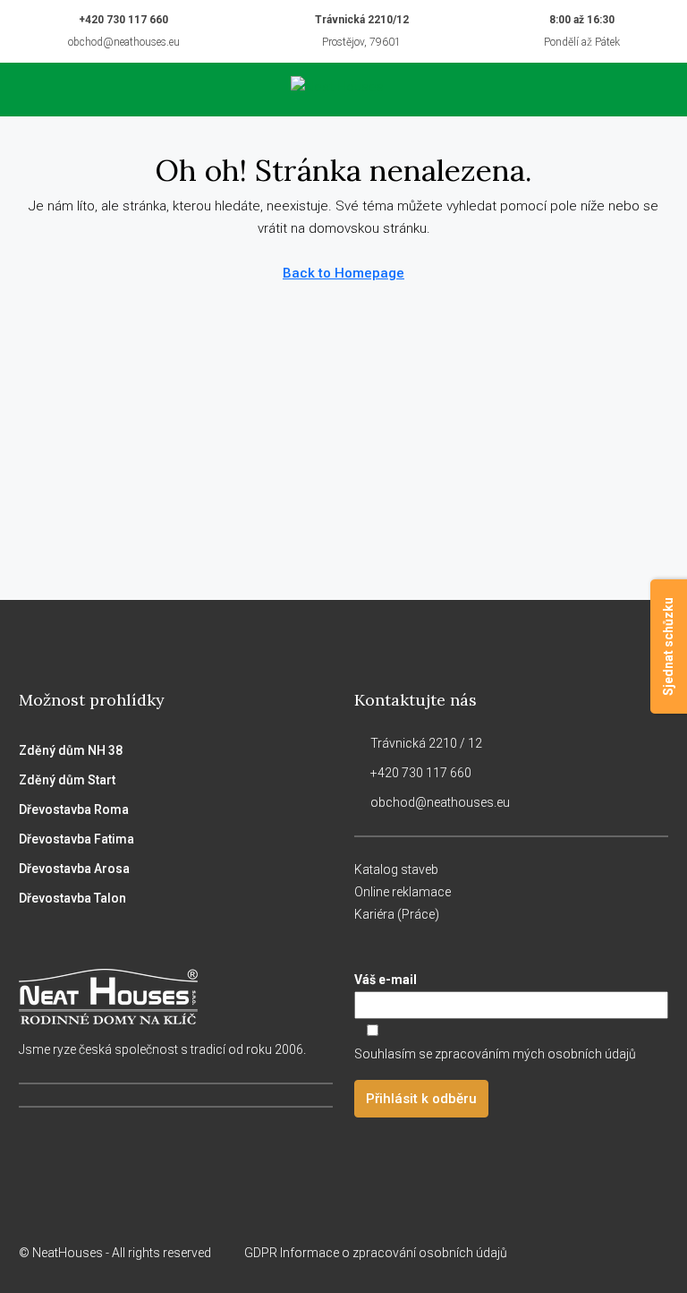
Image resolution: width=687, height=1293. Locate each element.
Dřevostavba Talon (72, 898)
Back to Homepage (343, 273)
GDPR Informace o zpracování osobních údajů (377, 1253)
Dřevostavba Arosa (74, 868)
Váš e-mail (385, 979)
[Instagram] (589, 1253)
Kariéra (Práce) (396, 914)
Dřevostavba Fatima (76, 839)
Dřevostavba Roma (74, 809)
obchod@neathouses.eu (124, 42)
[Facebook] (558, 1253)
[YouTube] (652, 1253)
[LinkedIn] (621, 1253)
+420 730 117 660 (123, 19)
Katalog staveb (396, 869)
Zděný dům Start (67, 780)
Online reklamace (402, 892)
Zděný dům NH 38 (71, 750)
